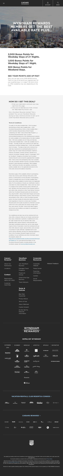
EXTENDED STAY (8, 346)
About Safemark (24, 304)
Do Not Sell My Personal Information (23, 311)
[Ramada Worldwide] (26, 377)
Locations (7, 268)
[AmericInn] (26, 367)
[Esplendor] (36, 356)
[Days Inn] (17, 351)
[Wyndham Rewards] (31, 329)
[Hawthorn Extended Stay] (7, 353)
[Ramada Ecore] (26, 383)
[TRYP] (36, 351)
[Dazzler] (36, 361)
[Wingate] (26, 356)
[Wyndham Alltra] (36, 372)
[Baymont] (26, 372)
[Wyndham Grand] (55, 361)
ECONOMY (17, 345)
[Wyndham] (45, 351)
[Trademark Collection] (45, 356)
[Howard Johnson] (17, 367)
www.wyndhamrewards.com (28, 244)
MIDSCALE (27, 345)
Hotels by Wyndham (31, 339)
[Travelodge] (17, 372)
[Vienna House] (36, 367)
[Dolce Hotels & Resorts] (55, 356)
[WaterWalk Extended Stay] (7, 358)
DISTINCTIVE (55, 345)
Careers (35, 276)
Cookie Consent (24, 307)
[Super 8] (17, 356)
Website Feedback (53, 263)
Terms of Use (23, 301)
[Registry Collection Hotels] (55, 351)
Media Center (37, 268)
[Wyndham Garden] (26, 361)
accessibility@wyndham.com (14, 462)
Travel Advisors (23, 282)
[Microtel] (17, 361)
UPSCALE (46, 345)
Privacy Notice (23, 299)
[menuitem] (4, 3)
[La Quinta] (26, 351)
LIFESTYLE (36, 345)
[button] (31, 396)
